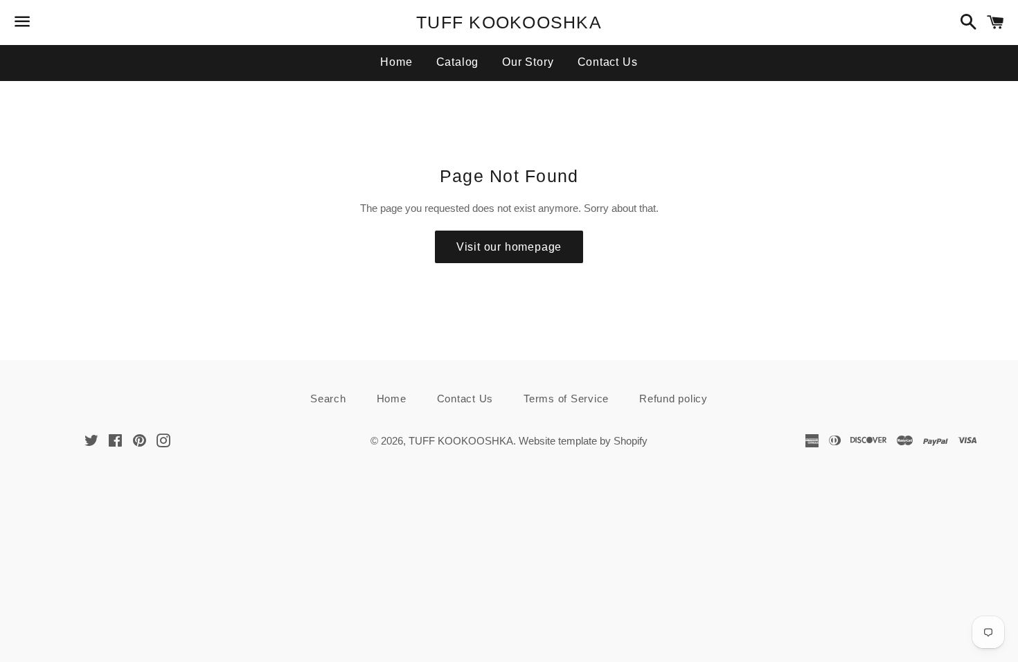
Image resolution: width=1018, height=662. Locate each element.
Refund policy (673, 398)
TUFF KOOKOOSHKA (509, 22)
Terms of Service (566, 398)
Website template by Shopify (583, 441)
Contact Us (608, 62)
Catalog (457, 62)
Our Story (527, 62)
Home (396, 62)
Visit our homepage (509, 247)
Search (328, 398)
